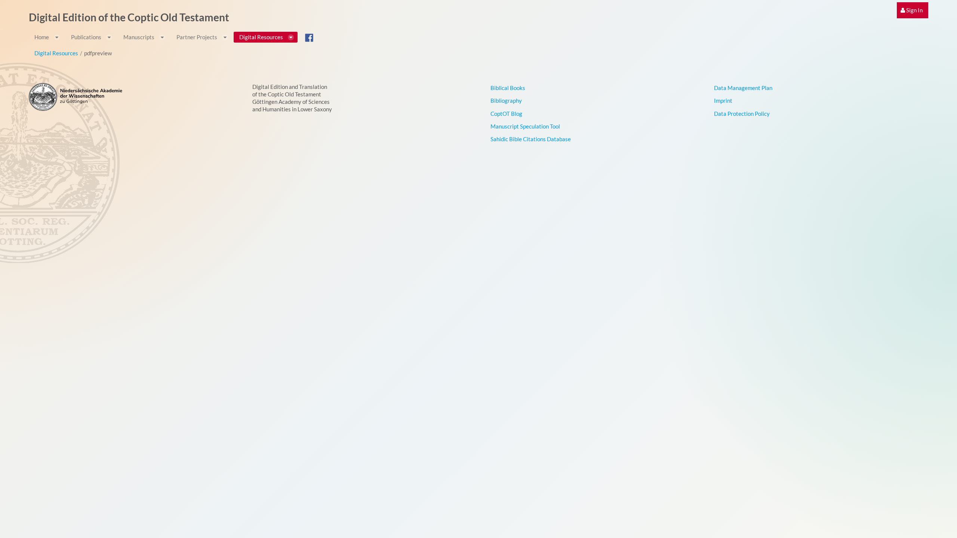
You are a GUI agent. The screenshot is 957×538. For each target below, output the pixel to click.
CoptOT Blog (506, 113)
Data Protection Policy (742, 113)
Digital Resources (56, 53)
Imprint (723, 100)
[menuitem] (912, 10)
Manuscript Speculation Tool (525, 126)
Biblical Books (507, 87)
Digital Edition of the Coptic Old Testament (129, 17)
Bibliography (506, 100)
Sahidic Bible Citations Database (530, 139)
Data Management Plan (743, 87)
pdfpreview (98, 53)
